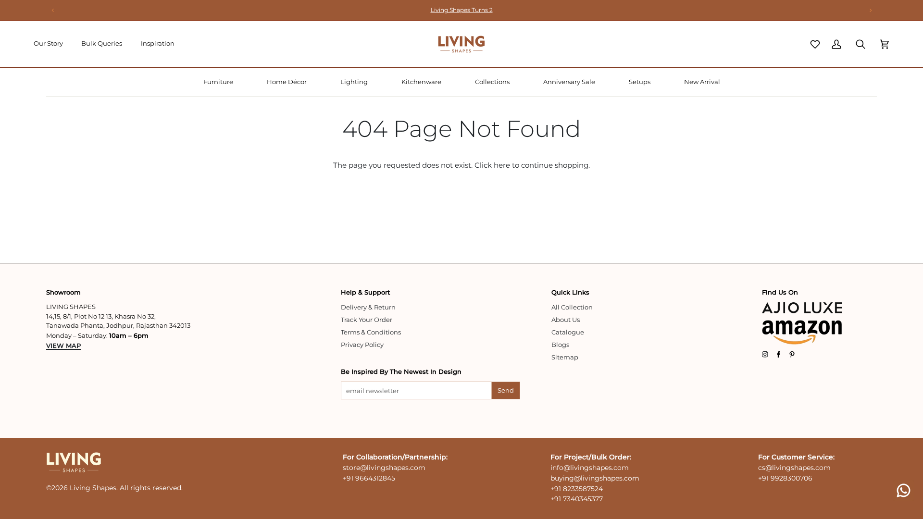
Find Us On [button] (780, 292)
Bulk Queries (101, 43)
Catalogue (567, 332)
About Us (565, 319)
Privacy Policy (362, 344)
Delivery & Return (368, 307)
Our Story (48, 43)
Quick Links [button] (570, 292)
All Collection (572, 307)
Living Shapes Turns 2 (462, 9)
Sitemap (564, 357)
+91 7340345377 (576, 498)
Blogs (560, 344)
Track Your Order (366, 319)
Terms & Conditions (371, 332)
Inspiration (158, 43)
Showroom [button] (63, 292)
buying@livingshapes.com (594, 478)
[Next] (870, 10)
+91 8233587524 (576, 488)
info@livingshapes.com (589, 467)
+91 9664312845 (369, 478)
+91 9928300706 (785, 478)
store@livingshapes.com (384, 467)
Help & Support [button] (365, 292)
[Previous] (53, 10)
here (502, 165)
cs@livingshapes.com (794, 467)
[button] (218, 82)
